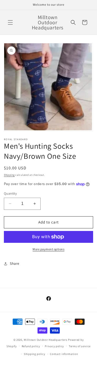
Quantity (10, 193)
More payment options (48, 249)
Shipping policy (34, 354)
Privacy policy (54, 346)
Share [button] (14, 263)
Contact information (64, 354)
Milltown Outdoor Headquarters (46, 340)
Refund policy (31, 346)
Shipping (9, 175)
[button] (10, 22)
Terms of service (80, 346)
